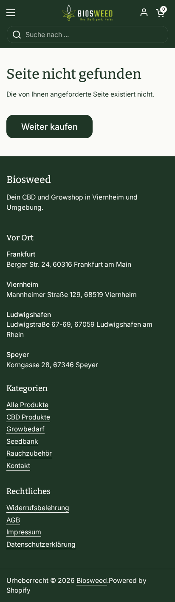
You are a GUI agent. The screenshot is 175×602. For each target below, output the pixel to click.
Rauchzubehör (29, 453)
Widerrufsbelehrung (37, 508)
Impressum (23, 532)
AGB (13, 520)
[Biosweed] (87, 12)
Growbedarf (25, 429)
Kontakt (18, 466)
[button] (160, 12)
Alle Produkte (27, 405)
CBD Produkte (28, 417)
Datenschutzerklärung (41, 544)
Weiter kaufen (49, 126)
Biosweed (91, 580)
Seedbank (22, 441)
